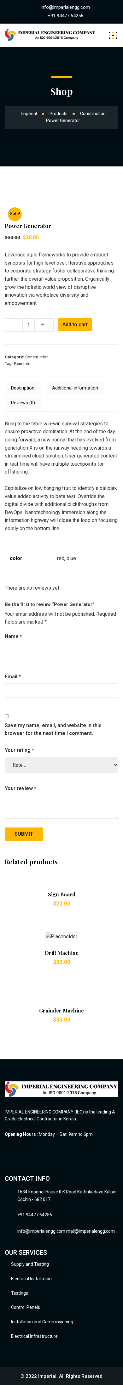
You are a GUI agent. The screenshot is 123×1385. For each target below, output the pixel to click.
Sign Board (61, 894)
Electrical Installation (31, 1278)
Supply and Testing (30, 1264)
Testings (19, 1293)
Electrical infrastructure (34, 1336)
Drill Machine (62, 953)
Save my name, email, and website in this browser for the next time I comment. (53, 729)
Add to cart (75, 325)
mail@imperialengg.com (90, 1231)
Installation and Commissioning (42, 1321)
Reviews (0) (23, 403)
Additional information (75, 388)
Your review (20, 788)
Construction (37, 357)
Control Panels (25, 1307)
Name (13, 636)
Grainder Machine (61, 1010)
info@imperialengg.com (65, 7)
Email (13, 677)
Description (22, 388)
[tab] (23, 388)
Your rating (19, 750)
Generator (23, 363)
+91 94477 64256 (65, 16)
